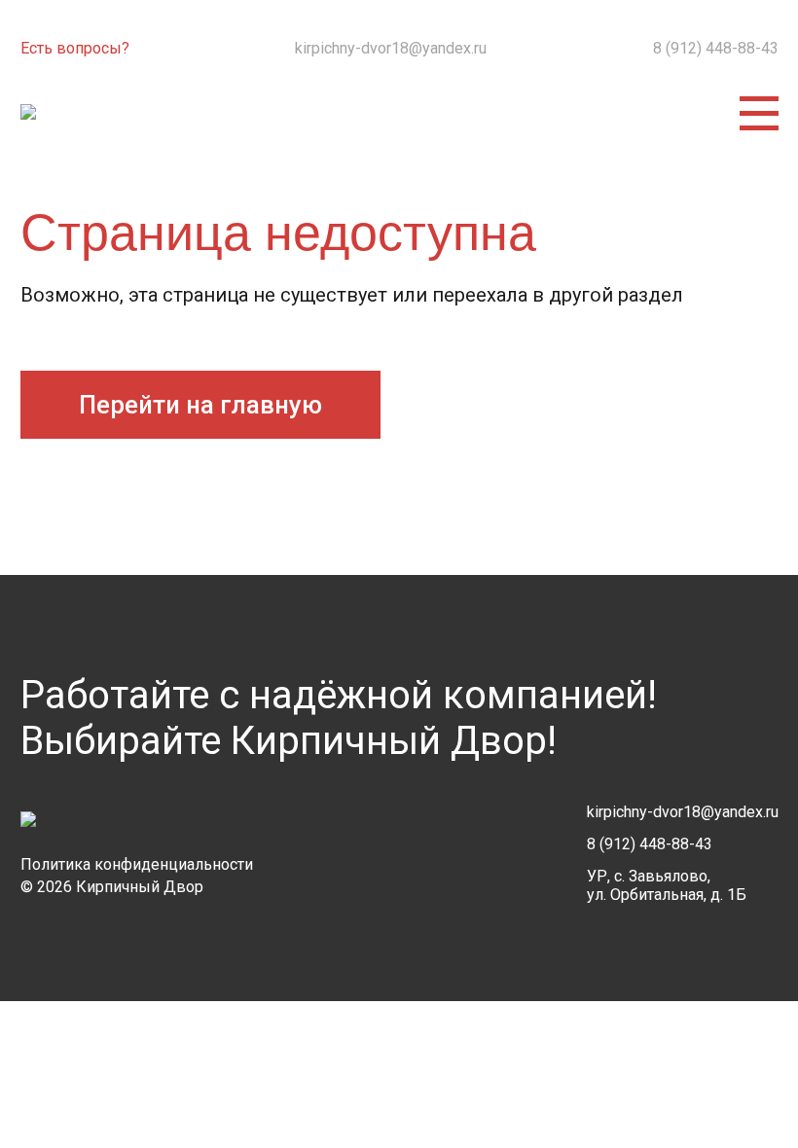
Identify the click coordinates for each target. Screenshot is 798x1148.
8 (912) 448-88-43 (716, 48)
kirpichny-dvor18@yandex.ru (391, 48)
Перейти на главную (200, 404)
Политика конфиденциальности (136, 864)
